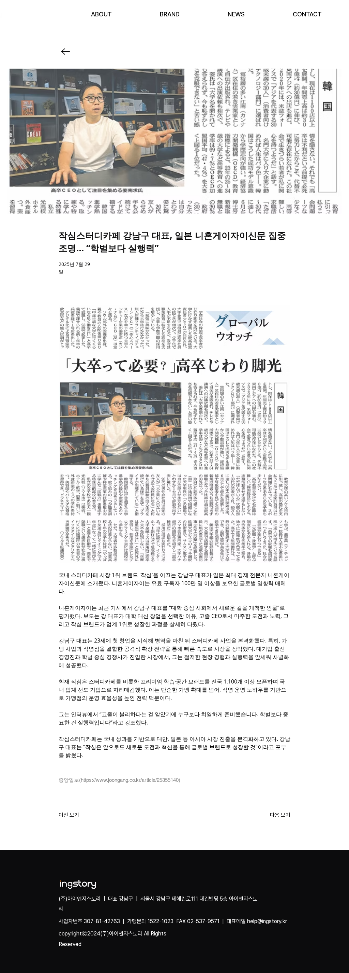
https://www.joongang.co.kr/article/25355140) (130, 780)
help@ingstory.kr (267, 921)
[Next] (65, 51)
